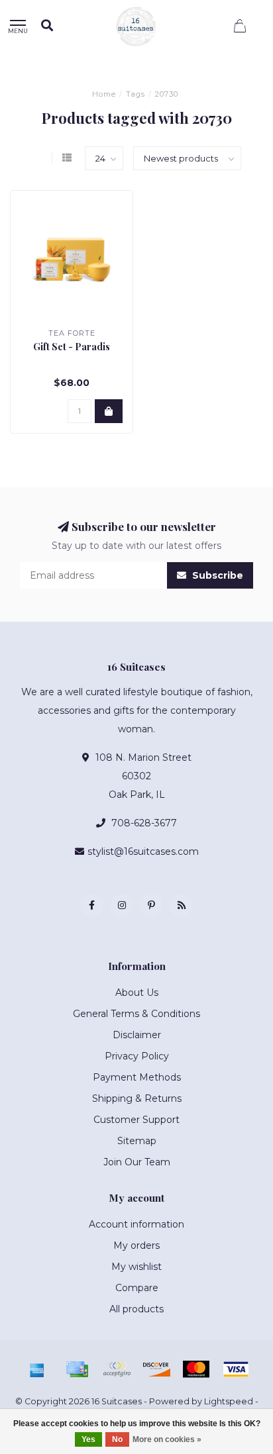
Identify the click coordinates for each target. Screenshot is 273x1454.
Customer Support (136, 1120)
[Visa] (235, 1369)
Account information (136, 1224)
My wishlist (136, 1267)
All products (136, 1309)
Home (104, 94)
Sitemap (136, 1141)
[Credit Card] (76, 1369)
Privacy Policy (137, 1056)
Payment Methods (137, 1077)
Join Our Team (136, 1162)
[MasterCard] (196, 1369)
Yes (88, 1439)
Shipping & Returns (137, 1098)
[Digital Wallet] (116, 1369)
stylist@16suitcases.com (143, 851)
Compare (136, 1288)
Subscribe (216, 575)
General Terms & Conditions (136, 1014)
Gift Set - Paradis (71, 346)
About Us (136, 992)
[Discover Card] (156, 1369)
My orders (136, 1245)
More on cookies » (167, 1439)
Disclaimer (137, 1035)
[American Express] (37, 1369)
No (117, 1439)
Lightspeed (228, 1401)
